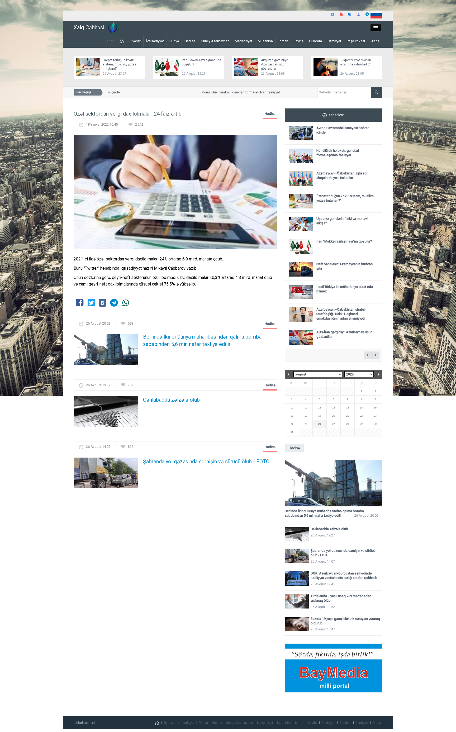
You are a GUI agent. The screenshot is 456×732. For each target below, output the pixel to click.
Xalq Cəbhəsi (89, 27)
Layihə (298, 41)
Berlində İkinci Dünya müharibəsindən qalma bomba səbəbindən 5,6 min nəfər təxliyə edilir (202, 340)
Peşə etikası (356, 41)
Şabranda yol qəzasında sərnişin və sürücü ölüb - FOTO (206, 461)
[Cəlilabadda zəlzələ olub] (106, 412)
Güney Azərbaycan (215, 41)
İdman (283, 41)
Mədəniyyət (243, 41)
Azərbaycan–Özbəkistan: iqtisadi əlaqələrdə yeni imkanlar (341, 175)
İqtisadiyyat (155, 41)
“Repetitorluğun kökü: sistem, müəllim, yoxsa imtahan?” (119, 64)
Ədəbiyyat (328, 723)
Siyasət (135, 41)
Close (110, 41)
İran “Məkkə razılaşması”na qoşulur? (344, 241)
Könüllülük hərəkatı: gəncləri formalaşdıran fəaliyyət (230, 92)
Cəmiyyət (334, 41)
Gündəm (315, 41)
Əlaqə (374, 41)
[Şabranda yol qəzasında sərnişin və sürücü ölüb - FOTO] (106, 474)
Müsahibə (265, 41)
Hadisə (189, 41)
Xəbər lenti (337, 115)
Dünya (174, 41)
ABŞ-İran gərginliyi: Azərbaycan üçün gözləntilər (274, 64)
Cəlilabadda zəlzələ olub (171, 400)
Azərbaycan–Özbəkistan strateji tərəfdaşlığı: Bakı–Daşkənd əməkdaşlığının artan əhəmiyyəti (340, 313)
